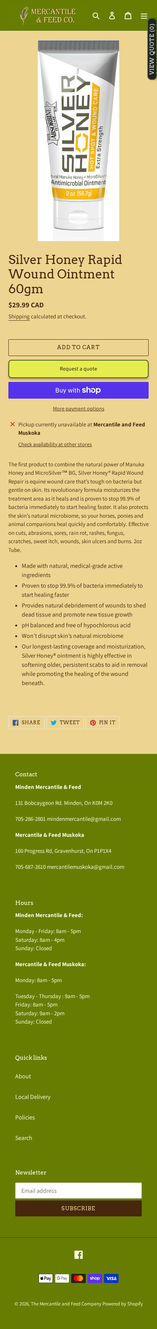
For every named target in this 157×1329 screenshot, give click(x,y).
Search (23, 1138)
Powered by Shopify (123, 1303)
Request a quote (78, 368)
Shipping (19, 316)
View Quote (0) (152, 49)
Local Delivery (32, 1097)
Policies (25, 1117)
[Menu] (144, 15)
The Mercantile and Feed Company (66, 1303)
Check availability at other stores (55, 444)
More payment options (78, 408)
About (23, 1076)
